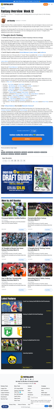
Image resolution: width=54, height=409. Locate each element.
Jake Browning (11, 86)
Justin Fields (21, 84)
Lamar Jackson (33, 52)
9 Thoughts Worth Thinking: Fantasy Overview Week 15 (39, 249)
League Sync (4, 388)
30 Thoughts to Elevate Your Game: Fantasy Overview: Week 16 (13, 249)
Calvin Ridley (37, 152)
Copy (5, 160)
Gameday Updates (28, 353)
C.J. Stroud (20, 90)
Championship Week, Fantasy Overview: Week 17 (37, 219)
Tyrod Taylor (11, 84)
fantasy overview (9, 152)
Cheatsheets (4, 396)
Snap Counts (17, 398)
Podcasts (30, 392)
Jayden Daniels (24, 92)
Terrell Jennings (23, 110)
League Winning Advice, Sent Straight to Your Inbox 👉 (27, 1)
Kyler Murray (22, 100)
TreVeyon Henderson (9, 105)
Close (50, 406)
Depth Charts (17, 396)
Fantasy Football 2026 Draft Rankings (33, 314)
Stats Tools (17, 400)
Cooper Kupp (24, 152)
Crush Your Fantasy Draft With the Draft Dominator (36, 301)
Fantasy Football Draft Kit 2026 (31, 340)
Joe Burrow (43, 52)
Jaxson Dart (26, 93)
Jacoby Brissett (11, 100)
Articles (3, 8)
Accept (46, 406)
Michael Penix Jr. (21, 97)
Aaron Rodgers (43, 152)
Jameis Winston (34, 93)
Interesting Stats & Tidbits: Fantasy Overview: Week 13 (39, 279)
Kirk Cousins (10, 97)
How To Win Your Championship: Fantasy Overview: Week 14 (12, 279)
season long (17, 154)
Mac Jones (9, 81)
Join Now (46, 4)
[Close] (51, 397)
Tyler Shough (13, 98)
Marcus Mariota (13, 92)
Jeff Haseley (11, 21)
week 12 (3, 152)
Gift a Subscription (45, 394)
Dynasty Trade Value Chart (19, 391)
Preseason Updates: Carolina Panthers (14, 218)
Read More (21, 229)
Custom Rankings (5, 394)
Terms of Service (22, 404)
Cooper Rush (11, 89)
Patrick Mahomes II (24, 52)
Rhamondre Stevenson (27, 105)
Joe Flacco (20, 86)
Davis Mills (10, 90)
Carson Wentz (15, 95)
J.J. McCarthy (27, 95)
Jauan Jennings (17, 152)
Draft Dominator (4, 390)
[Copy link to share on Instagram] (21, 161)
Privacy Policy (12, 404)
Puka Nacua (30, 152)
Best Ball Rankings (18, 394)
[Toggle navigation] (51, 4)
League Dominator (5, 392)
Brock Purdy (45, 101)
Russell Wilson (19, 93)
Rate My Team (26, 327)
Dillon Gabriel (12, 87)
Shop (42, 390)
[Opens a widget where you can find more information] (5, 406)
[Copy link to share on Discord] (24, 161)
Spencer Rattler (24, 98)
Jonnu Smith (11, 154)
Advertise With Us (45, 388)
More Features (26, 367)
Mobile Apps (44, 392)
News (29, 390)
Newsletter (30, 394)
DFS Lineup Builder (18, 388)
